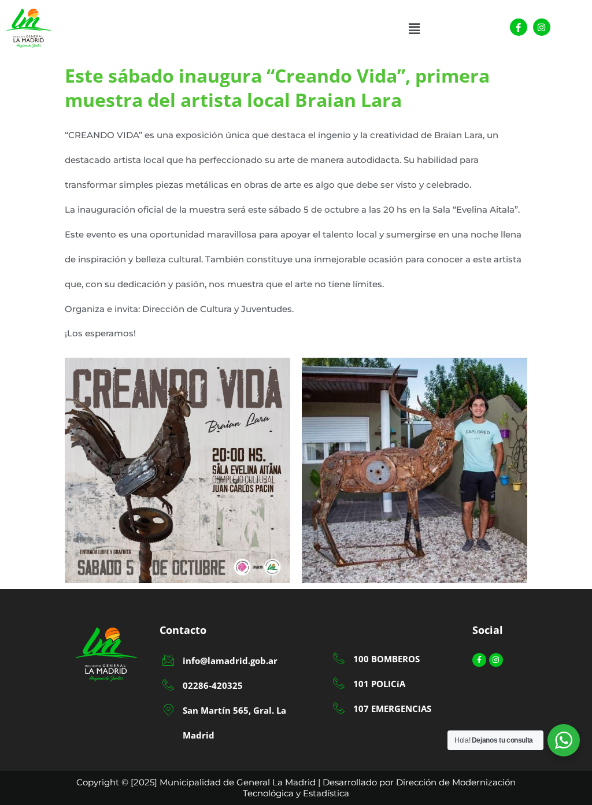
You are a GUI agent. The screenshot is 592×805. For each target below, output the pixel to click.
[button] (414, 29)
